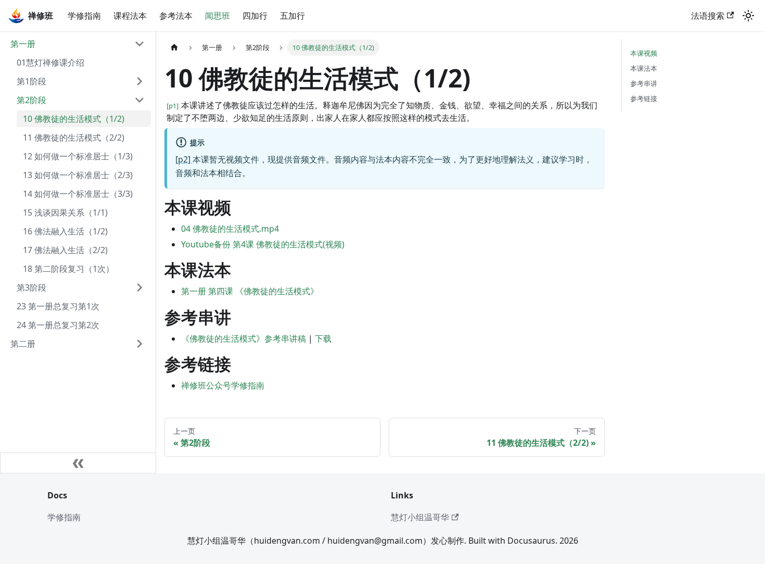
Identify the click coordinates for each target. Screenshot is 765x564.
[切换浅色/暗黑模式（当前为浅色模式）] (748, 15)
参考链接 (643, 98)
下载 (323, 338)
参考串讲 (643, 83)
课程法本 (130, 15)
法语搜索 (707, 15)
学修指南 (84, 15)
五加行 (292, 15)
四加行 (255, 15)
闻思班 (217, 15)
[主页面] (174, 48)
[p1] (173, 105)
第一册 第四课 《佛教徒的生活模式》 (249, 291)
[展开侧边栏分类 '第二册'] (139, 343)
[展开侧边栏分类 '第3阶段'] (139, 287)
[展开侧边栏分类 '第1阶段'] (139, 81)
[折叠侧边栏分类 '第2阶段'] (139, 100)
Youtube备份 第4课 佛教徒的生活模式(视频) (263, 244)
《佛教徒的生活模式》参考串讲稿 (243, 338)
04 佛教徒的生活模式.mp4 (230, 228)
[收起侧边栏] (78, 463)
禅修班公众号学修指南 (222, 385)
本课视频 (643, 53)
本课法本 (643, 68)
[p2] (184, 159)
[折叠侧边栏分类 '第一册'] (139, 43)
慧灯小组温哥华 (420, 517)
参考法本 (176, 15)
